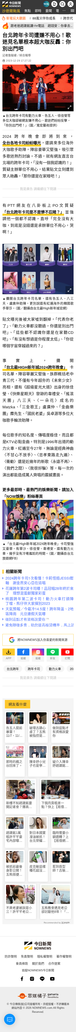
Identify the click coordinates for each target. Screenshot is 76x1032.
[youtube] (52, 979)
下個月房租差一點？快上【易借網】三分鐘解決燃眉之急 (55, 805)
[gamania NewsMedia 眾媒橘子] (38, 996)
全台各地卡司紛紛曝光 (21, 143)
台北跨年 (13, 669)
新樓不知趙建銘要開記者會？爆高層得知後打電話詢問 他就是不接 (20, 805)
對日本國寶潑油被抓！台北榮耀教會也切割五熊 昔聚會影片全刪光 (37, 837)
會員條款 (22, 963)
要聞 (48, 10)
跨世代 (68, 18)
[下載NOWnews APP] (54, 4)
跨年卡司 (34, 669)
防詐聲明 (11, 956)
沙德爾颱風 (11, 10)
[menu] (72, 10)
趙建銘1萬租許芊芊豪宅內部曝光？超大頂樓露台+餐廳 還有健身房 (14, 837)
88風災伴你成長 (44, 18)
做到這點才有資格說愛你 (60, 731)
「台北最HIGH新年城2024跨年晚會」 (34, 367)
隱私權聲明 (44, 956)
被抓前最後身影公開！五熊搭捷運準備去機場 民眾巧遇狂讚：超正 (15, 870)
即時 (38, 10)
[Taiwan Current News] (46, 4)
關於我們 (38, 963)
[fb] (22, 979)
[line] (42, 979)
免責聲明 (27, 956)
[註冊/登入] (70, 4)
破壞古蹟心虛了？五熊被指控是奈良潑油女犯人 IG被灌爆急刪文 (37, 732)
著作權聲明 (64, 956)
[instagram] (32, 979)
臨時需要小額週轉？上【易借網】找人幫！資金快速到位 (60, 837)
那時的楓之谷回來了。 (14, 763)
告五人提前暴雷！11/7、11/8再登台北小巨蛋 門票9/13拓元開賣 (14, 732)
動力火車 (55, 669)
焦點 (27, 10)
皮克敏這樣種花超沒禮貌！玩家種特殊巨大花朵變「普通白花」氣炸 (37, 868)
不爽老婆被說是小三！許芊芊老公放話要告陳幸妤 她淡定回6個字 (19, 910)
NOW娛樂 (15, 496)
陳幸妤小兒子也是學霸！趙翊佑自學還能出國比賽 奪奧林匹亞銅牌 (37, 764)
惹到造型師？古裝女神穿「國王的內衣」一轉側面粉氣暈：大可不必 (60, 868)
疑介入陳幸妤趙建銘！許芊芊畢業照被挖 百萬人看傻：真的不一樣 (60, 764)
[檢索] (62, 4)
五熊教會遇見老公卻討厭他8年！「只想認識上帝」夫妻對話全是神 (55, 910)
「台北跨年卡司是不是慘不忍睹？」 (33, 212)
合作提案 (54, 963)
